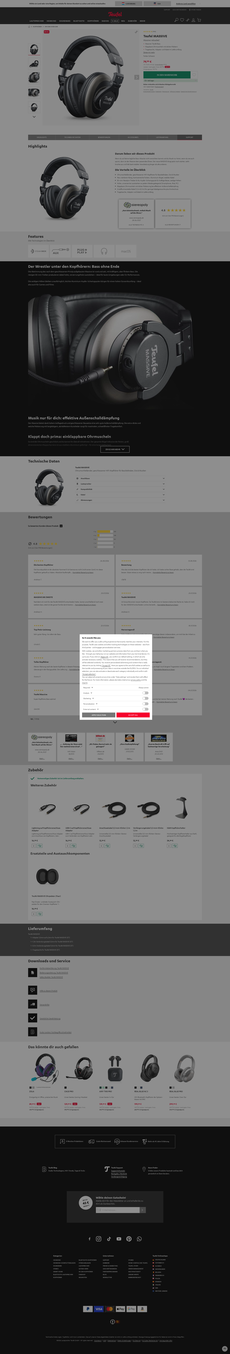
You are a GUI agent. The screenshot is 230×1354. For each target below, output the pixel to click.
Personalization (89, 704)
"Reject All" (104, 657)
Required (86, 687)
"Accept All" (106, 665)
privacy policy (136, 680)
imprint (84, 683)
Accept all (133, 715)
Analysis (86, 693)
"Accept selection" (89, 674)
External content (89, 709)
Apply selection (99, 715)
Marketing (87, 698)
